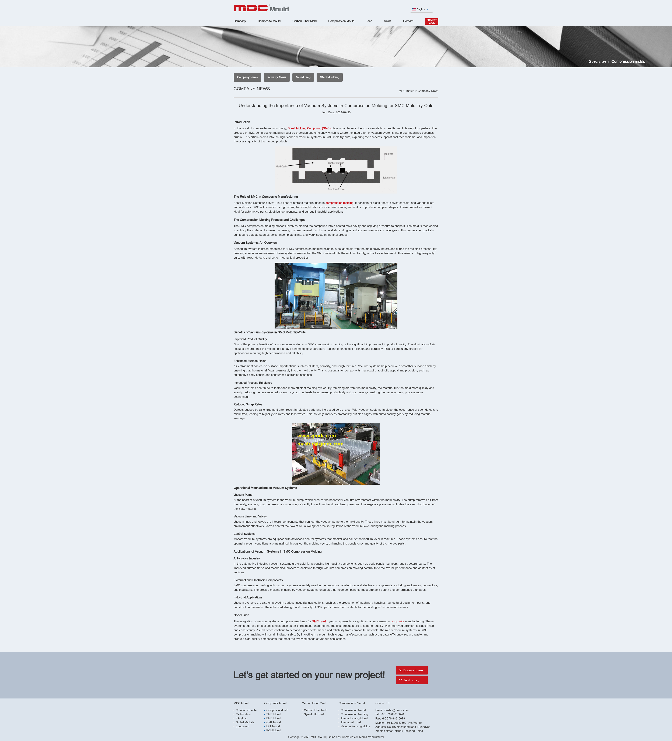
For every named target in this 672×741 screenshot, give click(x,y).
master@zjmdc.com (396, 710)
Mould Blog (303, 77)
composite (397, 621)
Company (240, 21)
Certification (243, 714)
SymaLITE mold (314, 714)
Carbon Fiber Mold (304, 21)
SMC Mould (273, 714)
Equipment (242, 726)
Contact (408, 21)
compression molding (339, 203)
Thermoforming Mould (354, 718)
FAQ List (241, 718)
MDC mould (406, 91)
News (387, 21)
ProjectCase (432, 21)
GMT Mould (273, 722)
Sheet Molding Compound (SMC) (309, 128)
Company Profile (246, 710)
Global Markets (245, 722)
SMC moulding (329, 77)
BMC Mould (273, 718)
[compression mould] (261, 10)
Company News (247, 77)
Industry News (276, 77)
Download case (411, 670)
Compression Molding (354, 714)
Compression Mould (341, 21)
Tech (369, 21)
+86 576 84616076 (392, 714)
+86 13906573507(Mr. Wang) (403, 722)
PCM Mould (273, 730)
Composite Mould (269, 21)
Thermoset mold (351, 722)
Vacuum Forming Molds (355, 726)
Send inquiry (409, 680)
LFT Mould (273, 726)
